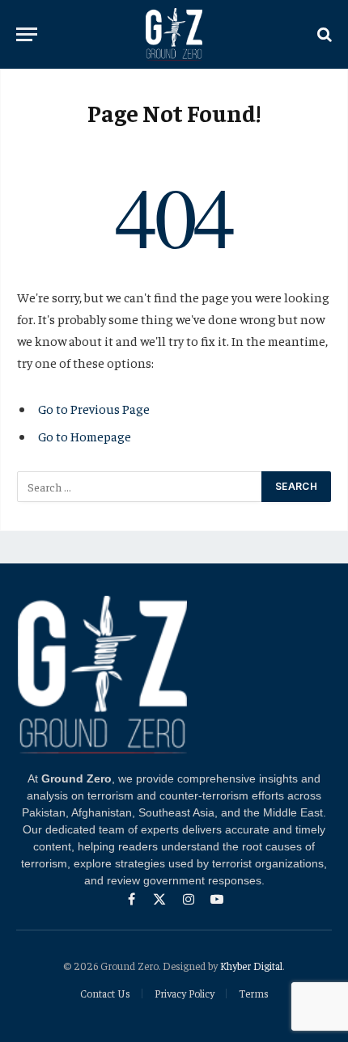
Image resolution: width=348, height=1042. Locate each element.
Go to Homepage (84, 436)
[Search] (323, 34)
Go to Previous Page (94, 408)
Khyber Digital (251, 965)
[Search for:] (140, 486)
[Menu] (26, 34)
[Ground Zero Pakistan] (174, 34)
